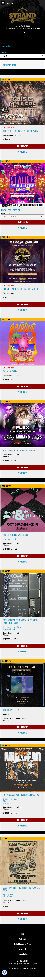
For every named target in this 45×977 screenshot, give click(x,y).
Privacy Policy (22, 954)
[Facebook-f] (20, 32)
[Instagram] (24, 32)
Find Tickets (22, 222)
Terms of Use (22, 949)
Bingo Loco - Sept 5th (11, 210)
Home (23, 933)
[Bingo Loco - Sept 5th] (22, 185)
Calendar (22, 939)
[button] (3, 3)
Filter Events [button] (9, 64)
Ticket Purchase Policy (22, 944)
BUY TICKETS (22, 146)
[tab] (22, 216)
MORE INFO (22, 151)
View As (3, 52)
